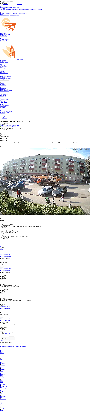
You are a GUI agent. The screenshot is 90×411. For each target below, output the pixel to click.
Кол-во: (1, 133)
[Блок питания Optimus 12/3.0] (5, 306)
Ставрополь (2, 400)
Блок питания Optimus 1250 (5, 320)
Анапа (1, 359)
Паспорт (1, 249)
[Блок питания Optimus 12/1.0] (5, 280)
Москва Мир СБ (3, 383)
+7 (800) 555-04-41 (19, 4)
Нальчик (1, 387)
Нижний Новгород (3, 388)
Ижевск (1, 371)
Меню (1, 352)
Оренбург (1, 391)
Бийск (1, 362)
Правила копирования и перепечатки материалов (19, 346)
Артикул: (1, 123)
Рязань (1, 397)
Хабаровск (2, 408)
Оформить (2, 83)
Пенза (1, 393)
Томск (1, 403)
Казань (1, 373)
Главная (1, 350)
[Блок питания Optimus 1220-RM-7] (6, 268)
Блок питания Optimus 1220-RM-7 (6, 270)
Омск (1, 390)
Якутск (1, 410)
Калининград (2, 374)
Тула (1, 404)
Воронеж (1, 367)
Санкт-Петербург (3, 399)
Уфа (1, 406)
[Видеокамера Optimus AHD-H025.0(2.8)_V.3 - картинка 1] (9, 125)
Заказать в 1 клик (6, 136)
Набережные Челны (3, 386)
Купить (2, 136)
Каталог (1, 351)
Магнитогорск (2, 380)
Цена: (1, 266)
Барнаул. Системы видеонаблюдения (6, 361)
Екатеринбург (2, 369)
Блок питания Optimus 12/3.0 (5, 308)
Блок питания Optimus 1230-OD (5, 256)
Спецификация (2, 246)
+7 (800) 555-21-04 (5, 4)
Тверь (1, 402)
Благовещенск (2, 363)
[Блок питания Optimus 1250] (5, 318)
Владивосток (2, 365)
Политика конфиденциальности (5, 346)
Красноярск (2, 378)
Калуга (1, 375)
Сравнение (2, 353)
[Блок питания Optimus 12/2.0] (5, 294)
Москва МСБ (2, 384)
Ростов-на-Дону (2, 396)
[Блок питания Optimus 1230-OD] (5, 254)
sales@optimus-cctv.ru (9, 340)
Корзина (1, 81)
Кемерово (1, 376)
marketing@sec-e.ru (7, 333)
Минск (1, 381)
